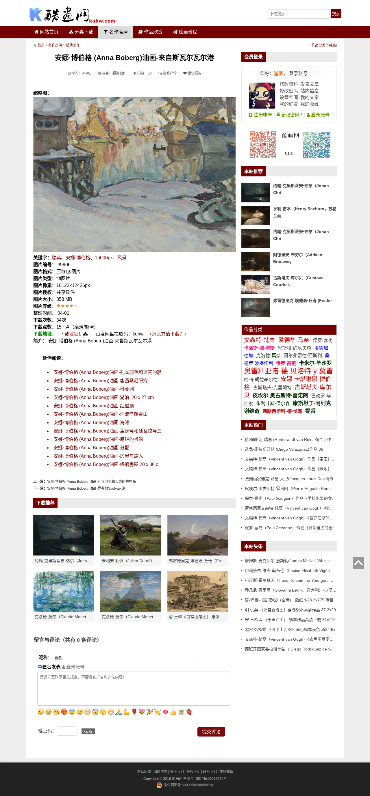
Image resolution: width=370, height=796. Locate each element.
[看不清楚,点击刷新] (88, 731)
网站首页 (48, 31)
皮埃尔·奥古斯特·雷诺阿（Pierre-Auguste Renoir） (291, 488)
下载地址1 (70, 333)
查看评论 (169, 73)
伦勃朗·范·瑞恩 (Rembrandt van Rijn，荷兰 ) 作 (288, 439)
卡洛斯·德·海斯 (260, 348)
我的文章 (309, 97)
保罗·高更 (286, 363)
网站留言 (160, 772)
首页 (41, 45)
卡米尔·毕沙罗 (315, 363)
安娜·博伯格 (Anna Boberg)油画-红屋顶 (93, 405)
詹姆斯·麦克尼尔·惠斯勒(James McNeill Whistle (288, 560)
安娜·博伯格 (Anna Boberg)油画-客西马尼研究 (100, 380)
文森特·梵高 (260, 340)
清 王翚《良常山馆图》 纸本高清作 (200, 616)
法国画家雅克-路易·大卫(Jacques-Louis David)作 (289, 478)
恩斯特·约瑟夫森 (295, 348)
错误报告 (194, 73)
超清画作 (73, 45)
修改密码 (289, 90)
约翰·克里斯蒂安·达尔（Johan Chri (66, 560)
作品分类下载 (322, 45)
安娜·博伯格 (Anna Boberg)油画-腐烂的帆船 (98, 439)
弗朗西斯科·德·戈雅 (282, 411)
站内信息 (309, 90)
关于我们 (177, 772)
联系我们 (210, 772)
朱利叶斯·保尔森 (273, 403)
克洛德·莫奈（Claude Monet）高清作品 (70, 616)
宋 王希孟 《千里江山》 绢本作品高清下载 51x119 (290, 619)
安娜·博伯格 (78, 257)
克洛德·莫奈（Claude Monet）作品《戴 (137, 616)
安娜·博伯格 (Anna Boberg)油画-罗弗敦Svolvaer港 (86, 488)
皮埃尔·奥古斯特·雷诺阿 (280, 395)
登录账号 (298, 73)
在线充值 (226, 772)
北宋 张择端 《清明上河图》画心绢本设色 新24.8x (290, 629)
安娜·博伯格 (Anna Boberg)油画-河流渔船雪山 (100, 414)
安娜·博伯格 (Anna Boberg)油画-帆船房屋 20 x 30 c (105, 464)
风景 (122, 257)
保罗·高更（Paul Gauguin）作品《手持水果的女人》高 (294, 498)
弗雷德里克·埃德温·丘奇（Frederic (200, 560)
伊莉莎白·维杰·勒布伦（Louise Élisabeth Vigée (287, 570)
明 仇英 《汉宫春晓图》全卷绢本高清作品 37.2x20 (290, 609)
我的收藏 (309, 104)
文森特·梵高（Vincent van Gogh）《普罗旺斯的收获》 (293, 518)
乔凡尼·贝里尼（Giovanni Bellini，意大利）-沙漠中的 (293, 590)
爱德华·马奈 (294, 340)
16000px (104, 257)
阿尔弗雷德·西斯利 (303, 355)
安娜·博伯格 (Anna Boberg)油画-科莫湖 (93, 389)
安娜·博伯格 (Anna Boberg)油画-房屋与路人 (98, 456)
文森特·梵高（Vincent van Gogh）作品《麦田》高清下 (294, 459)
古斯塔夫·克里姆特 (272, 387)
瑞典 (56, 257)
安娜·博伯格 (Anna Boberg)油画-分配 (91, 447)
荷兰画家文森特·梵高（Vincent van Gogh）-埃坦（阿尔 (295, 508)
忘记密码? (291, 114)
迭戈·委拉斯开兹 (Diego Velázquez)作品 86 (284, 449)
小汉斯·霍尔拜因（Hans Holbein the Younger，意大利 (294, 580)
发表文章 (309, 84)
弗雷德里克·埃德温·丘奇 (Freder (302, 300)
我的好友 (289, 104)
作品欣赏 (152, 31)
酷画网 (177, 779)
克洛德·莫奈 (268, 355)
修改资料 (289, 84)
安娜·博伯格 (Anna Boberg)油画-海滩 (91, 422)
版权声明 (193, 772)
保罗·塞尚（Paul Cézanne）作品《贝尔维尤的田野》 (293, 527)
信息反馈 (144, 772)
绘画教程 (187, 31)
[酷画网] (72, 14)
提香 (310, 411)
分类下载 (83, 31)
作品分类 (253, 329)
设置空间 (289, 97)
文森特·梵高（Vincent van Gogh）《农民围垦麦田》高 (293, 639)
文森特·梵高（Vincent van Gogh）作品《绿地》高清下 (294, 469)
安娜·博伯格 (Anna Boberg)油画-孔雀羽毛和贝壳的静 (107, 372)
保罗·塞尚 (323, 340)
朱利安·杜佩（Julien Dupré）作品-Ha (135, 560)
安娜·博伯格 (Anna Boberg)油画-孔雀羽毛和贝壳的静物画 (91, 482)
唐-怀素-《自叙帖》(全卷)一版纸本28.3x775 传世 (289, 600)
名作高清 (118, 31)
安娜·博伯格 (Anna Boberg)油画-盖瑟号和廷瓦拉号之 (107, 430)
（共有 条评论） (81, 640)
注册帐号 (262, 114)
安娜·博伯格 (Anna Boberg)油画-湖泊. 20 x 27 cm (103, 397)
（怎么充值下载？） (168, 333)
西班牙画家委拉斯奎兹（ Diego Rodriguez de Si (288, 649)
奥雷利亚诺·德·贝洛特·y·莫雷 (288, 371)
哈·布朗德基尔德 (261, 379)
